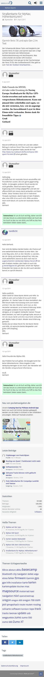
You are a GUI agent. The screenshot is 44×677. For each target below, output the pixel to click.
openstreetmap (26, 596)
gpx (4, 582)
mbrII (7, 464)
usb (28, 613)
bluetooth (7, 574)
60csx (5, 569)
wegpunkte (8, 617)
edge (36, 574)
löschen (20, 586)
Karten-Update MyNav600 (15, 539)
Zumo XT (18, 622)
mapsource (10, 591)
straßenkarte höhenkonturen (13, 655)
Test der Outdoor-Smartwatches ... (19, 65)
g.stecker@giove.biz (9, 266)
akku (18, 569)
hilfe (9, 582)
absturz (12, 569)
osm (37, 600)
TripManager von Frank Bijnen (17, 455)
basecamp (29, 569)
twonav (13, 613)
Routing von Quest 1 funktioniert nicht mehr (23, 461)
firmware (20, 578)
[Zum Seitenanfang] (41, 674)
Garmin (30, 578)
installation (16, 582)
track (38, 609)
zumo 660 (7, 621)
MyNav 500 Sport (12, 533)
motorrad (24, 591)
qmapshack (13, 604)
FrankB (8, 458)
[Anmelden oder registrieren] (35, 3)
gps (37, 578)
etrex (5, 578)
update (21, 613)
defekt (30, 574)
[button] (41, 3)
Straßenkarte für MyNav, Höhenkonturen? (21, 551)
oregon (6, 600)
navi (32, 591)
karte (25, 582)
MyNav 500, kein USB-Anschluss (18, 545)
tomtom (25, 609)
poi (4, 604)
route (22, 604)
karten (32, 582)
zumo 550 (27, 617)
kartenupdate (9, 586)
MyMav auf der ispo (13, 527)
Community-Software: (22, 674)
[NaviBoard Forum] (7, 3)
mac (27, 586)
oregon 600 (17, 600)
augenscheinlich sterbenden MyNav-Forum (18, 261)
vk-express (9, 469)
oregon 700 (29, 600)
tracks (5, 613)
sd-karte (6, 608)
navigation (7, 595)
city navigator (20, 574)
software (16, 608)
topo (31, 608)
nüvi (16, 596)
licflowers (38, 512)
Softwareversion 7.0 (13, 467)
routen (29, 604)
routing (37, 604)
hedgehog (9, 486)
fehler (11, 578)
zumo (17, 617)
